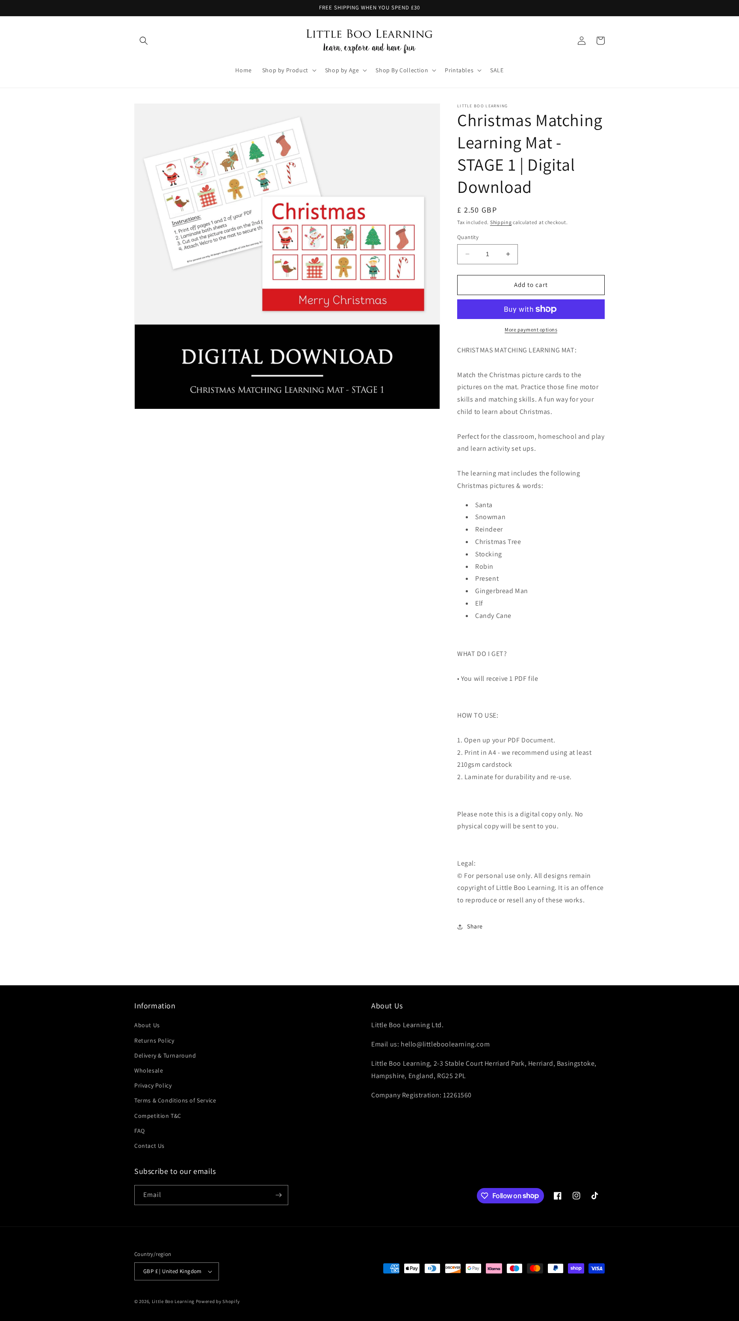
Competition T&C (157, 1116)
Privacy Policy (152, 1085)
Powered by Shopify (218, 1301)
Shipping (501, 222)
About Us (147, 1025)
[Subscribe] (278, 1195)
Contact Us (149, 1146)
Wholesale (148, 1070)
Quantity (468, 237)
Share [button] (475, 926)
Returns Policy (154, 1040)
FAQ (139, 1131)
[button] (143, 40)
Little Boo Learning (173, 1301)
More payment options (531, 329)
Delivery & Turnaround (165, 1055)
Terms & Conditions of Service (175, 1100)
